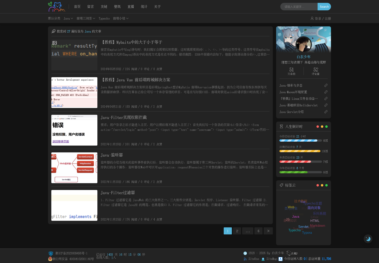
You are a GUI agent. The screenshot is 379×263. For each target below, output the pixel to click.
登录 (318, 18)
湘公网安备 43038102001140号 (73, 258)
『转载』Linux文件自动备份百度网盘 (299, 98)
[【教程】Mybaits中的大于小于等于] (74, 55)
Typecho (104, 18)
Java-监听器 (112, 155)
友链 (104, 6)
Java (67, 18)
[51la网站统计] (280, 258)
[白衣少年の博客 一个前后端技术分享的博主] (58, 6)
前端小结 (119, 18)
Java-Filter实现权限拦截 (124, 117)
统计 (144, 6)
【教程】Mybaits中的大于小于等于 (131, 42)
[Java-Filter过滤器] (74, 205)
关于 (157, 6)
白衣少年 (304, 56)
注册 (328, 18)
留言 (90, 6)
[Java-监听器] (74, 167)
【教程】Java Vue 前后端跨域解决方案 (135, 80)
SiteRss (253, 258)
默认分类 (54, 18)
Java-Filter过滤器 (118, 192)
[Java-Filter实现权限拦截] (74, 130)
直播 (130, 6)
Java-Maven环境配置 (293, 91)
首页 (77, 6)
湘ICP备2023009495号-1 (71, 253)
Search (324, 6)
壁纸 (117, 6)
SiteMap (271, 258)
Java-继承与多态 (290, 85)
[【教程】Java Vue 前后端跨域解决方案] (74, 92)
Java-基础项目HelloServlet (298, 105)
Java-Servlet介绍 (291, 111)
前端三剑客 (84, 18)
